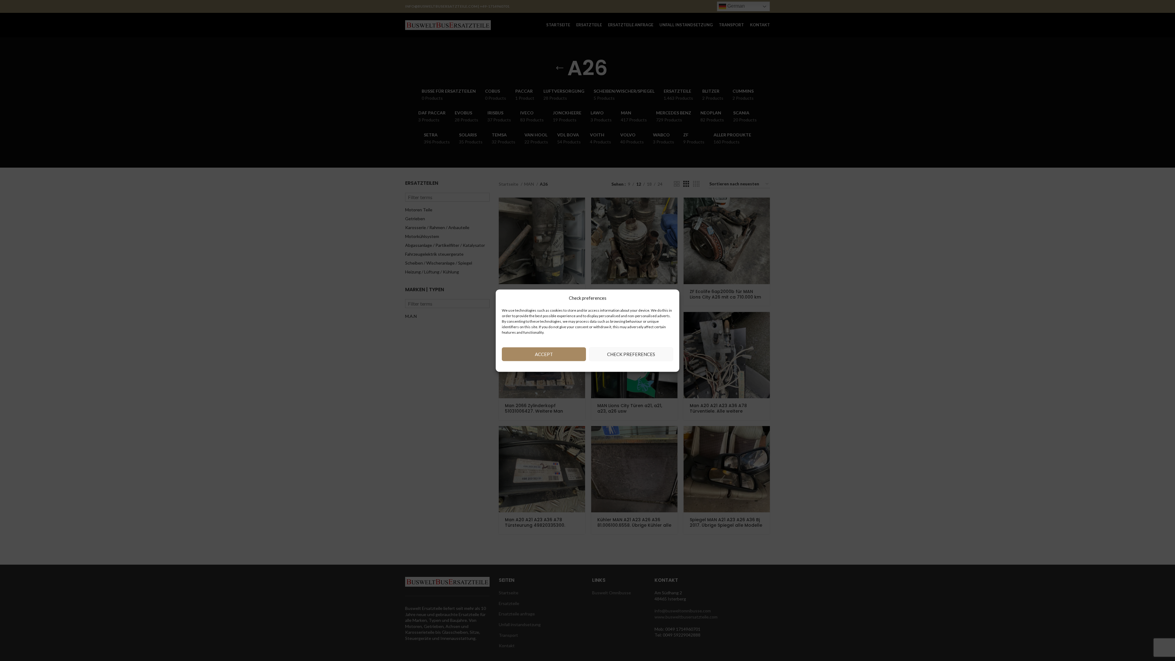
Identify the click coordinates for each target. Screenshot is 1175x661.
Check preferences (631, 354)
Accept (544, 354)
